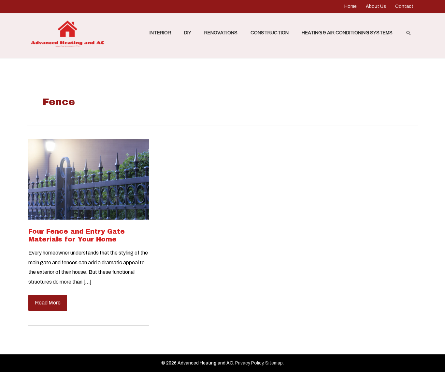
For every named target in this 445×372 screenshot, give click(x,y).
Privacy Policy (249, 363)
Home (350, 6)
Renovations (220, 32)
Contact (404, 6)
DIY (187, 32)
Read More (48, 305)
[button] (408, 33)
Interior (160, 32)
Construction (270, 32)
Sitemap (274, 363)
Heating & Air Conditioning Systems (347, 32)
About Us (376, 6)
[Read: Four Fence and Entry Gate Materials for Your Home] (88, 178)
